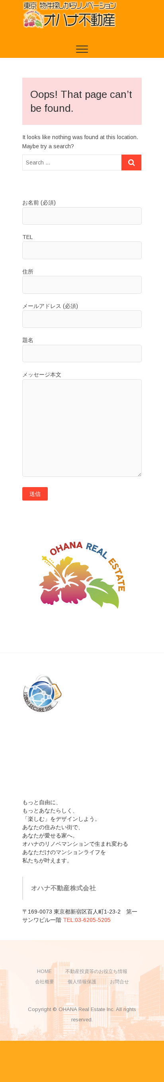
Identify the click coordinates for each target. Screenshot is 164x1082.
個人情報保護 (82, 982)
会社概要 (44, 982)
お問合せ (119, 982)
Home (44, 971)
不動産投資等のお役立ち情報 (96, 971)
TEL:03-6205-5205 (87, 920)
